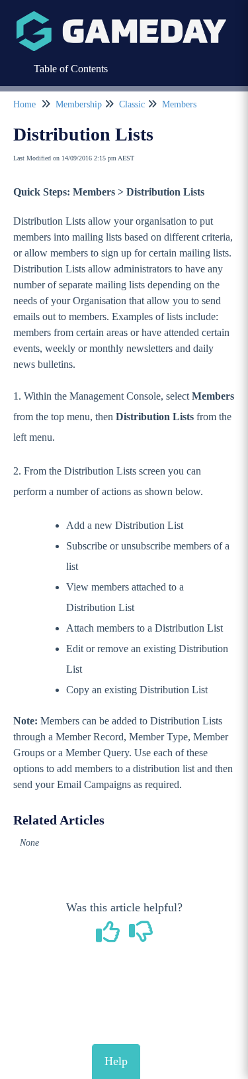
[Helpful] (109, 936)
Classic (132, 104)
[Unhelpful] (140, 936)
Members (179, 104)
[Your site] (121, 17)
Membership (79, 104)
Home (24, 104)
